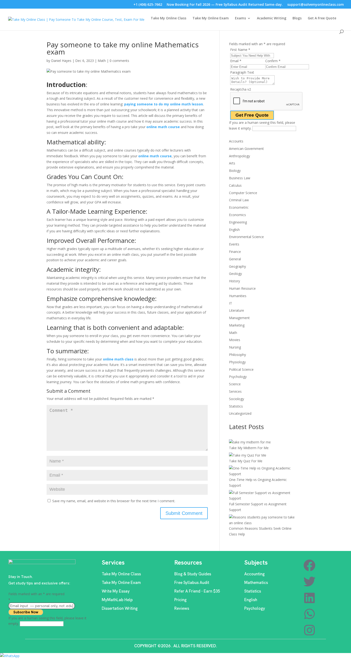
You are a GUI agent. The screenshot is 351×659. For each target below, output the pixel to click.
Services (235, 391)
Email (235, 61)
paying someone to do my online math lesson (163, 104)
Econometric (239, 207)
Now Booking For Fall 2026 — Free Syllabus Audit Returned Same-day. (225, 5)
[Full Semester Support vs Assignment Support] (264, 495)
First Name (240, 49)
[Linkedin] (309, 598)
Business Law (239, 178)
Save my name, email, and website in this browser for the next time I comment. (113, 501)
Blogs (297, 18)
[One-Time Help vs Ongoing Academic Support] (264, 471)
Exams (240, 18)
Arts (232, 163)
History (234, 281)
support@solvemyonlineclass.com (315, 5)
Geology (235, 273)
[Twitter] (309, 582)
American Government (246, 148)
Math (102, 60)
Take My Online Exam (210, 18)
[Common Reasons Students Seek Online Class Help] (264, 520)
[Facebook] (309, 565)
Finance (235, 251)
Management (239, 318)
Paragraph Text (242, 72)
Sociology (236, 399)
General (235, 259)
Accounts (236, 141)
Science (235, 384)
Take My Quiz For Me (245, 461)
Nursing (235, 347)
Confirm (273, 61)
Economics (237, 214)
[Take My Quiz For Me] (247, 455)
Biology (235, 170)
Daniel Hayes (61, 60)
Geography (237, 266)
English (234, 229)
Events (234, 244)
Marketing (237, 325)
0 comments (119, 60)
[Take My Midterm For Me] (250, 442)
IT (230, 303)
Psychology (238, 376)
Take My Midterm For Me (249, 448)
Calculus (235, 185)
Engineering (238, 222)
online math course (163, 127)
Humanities (237, 296)
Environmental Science (246, 236)
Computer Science (243, 193)
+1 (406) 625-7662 (147, 5)
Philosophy (237, 354)
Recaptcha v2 (240, 89)
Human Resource (242, 288)
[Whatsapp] (309, 614)
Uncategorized (240, 413)
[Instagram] (309, 630)
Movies (234, 340)
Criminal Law (239, 200)
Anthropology (239, 156)
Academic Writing (271, 18)
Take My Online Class (168, 18)
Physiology (237, 362)
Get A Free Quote (322, 18)
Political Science (241, 369)
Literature (236, 310)
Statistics (236, 406)
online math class (118, 359)
